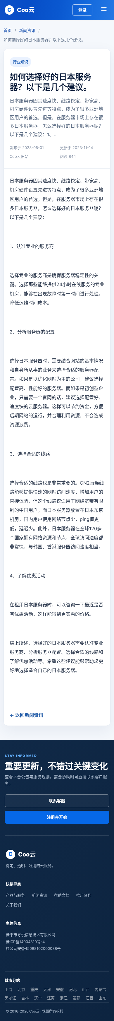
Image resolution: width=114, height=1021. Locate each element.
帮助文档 (61, 895)
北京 (21, 989)
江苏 (51, 998)
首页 (8, 30)
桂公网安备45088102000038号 (33, 948)
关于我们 (13, 904)
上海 (8, 989)
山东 (102, 998)
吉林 (25, 998)
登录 (82, 9)
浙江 (64, 998)
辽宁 (38, 998)
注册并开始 (57, 817)
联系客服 (57, 800)
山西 (85, 989)
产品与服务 (15, 895)
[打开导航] (103, 10)
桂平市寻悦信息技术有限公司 (30, 934)
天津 (47, 989)
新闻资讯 (27, 30)
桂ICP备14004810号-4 (25, 941)
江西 (89, 998)
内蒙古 (100, 989)
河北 (73, 989)
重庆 (34, 989)
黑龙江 (10, 998)
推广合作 (83, 895)
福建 (76, 998)
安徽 (60, 989)
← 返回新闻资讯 (26, 715)
